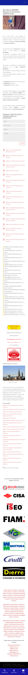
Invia (22, 143)
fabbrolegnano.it (14, 652)
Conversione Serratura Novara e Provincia (13, 608)
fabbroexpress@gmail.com (14, 342)
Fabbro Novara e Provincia (12, 170)
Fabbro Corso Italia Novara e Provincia (15, 161)
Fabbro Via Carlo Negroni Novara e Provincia (14, 420)
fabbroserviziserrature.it (14, 645)
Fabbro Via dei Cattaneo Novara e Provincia (13, 429)
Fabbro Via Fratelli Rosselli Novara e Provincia (14, 409)
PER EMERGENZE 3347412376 (14, 339)
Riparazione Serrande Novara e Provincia (13, 604)
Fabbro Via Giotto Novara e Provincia (15, 224)
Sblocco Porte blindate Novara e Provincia (13, 606)
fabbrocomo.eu (14, 655)
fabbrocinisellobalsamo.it (14, 654)
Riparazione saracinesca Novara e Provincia (14, 620)
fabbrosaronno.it (14, 650)
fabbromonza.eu (14, 647)
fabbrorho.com (14, 648)
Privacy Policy (21, 666)
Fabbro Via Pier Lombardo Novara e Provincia (14, 427)
